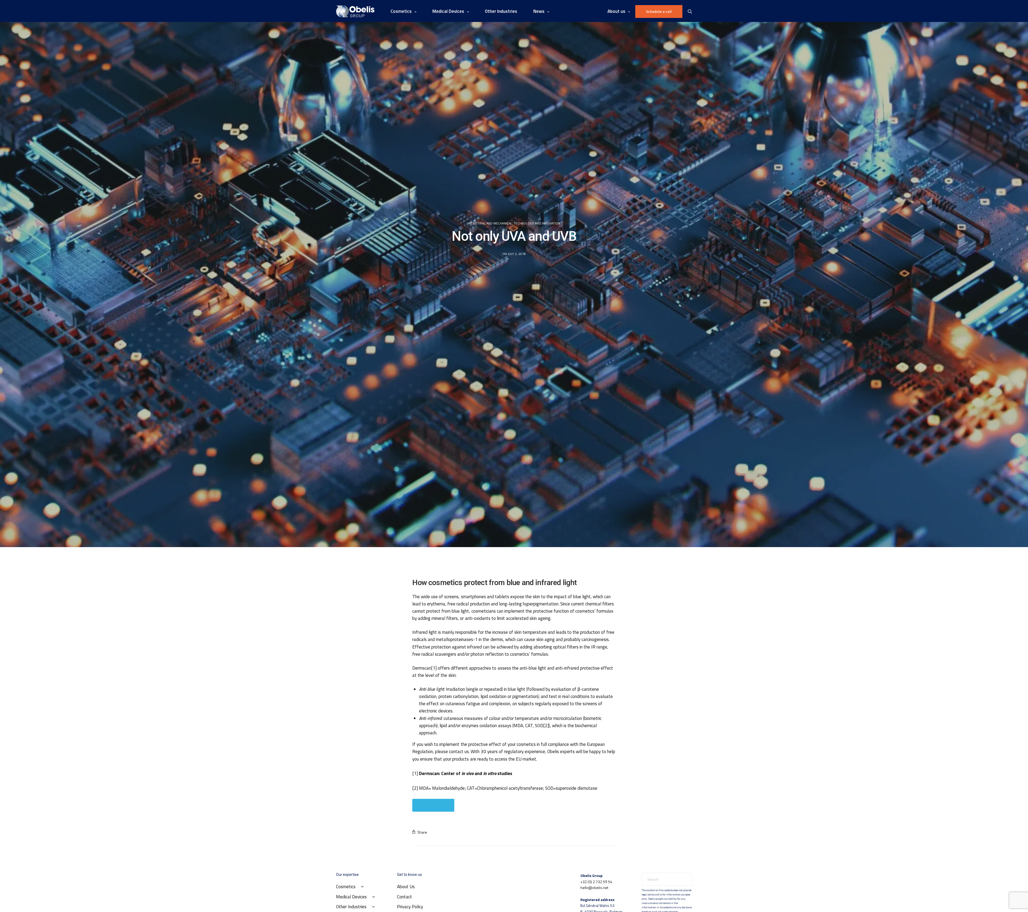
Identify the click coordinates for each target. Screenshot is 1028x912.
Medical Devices (448, 11)
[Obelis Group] (355, 11)
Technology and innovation (537, 223)
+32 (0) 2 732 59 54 (596, 881)
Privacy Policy (410, 906)
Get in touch (433, 805)
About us (616, 11)
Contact (404, 896)
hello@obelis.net (594, 887)
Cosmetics (401, 11)
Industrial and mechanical (490, 223)
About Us (406, 886)
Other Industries (501, 11)
